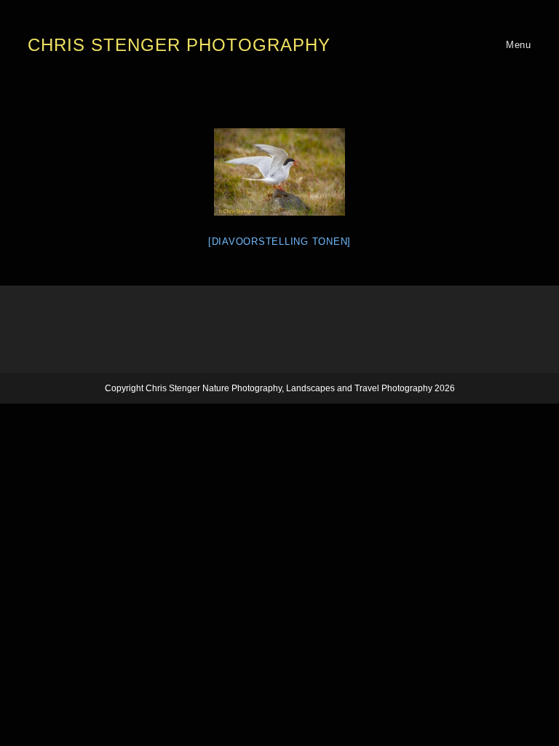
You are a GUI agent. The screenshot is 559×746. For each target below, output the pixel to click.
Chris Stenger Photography (179, 45)
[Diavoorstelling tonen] (279, 241)
